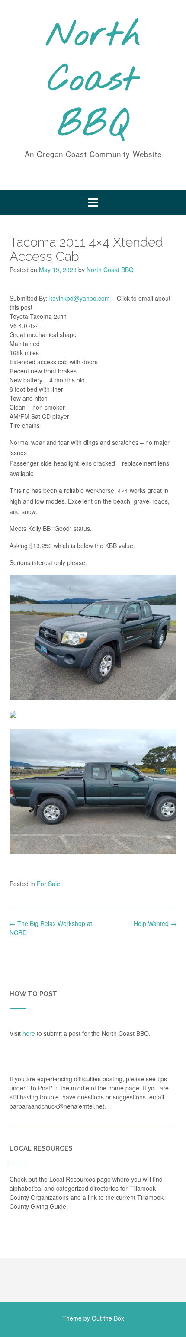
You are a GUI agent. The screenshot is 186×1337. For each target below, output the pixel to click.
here (28, 1033)
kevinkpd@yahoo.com (79, 298)
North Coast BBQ (93, 80)
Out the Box (108, 1318)
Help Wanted (155, 923)
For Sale (48, 883)
